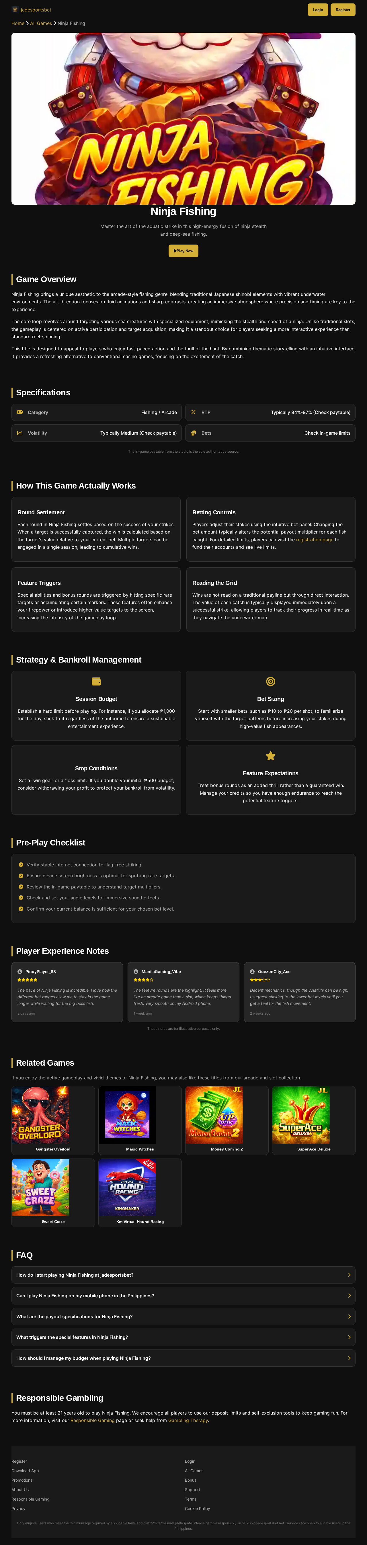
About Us (20, 1489)
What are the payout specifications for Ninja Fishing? (74, 1316)
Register (343, 10)
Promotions (21, 1480)
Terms (190, 1499)
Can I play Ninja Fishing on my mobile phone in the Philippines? (85, 1295)
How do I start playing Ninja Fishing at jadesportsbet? (75, 1275)
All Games (41, 23)
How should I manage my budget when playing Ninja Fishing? (83, 1358)
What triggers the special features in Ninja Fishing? (72, 1337)
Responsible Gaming (93, 1420)
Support (192, 1489)
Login (318, 10)
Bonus (190, 1480)
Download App (25, 1470)
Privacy (18, 1508)
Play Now (185, 251)
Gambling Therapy (188, 1420)
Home (17, 23)
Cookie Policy (197, 1508)
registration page (314, 539)
